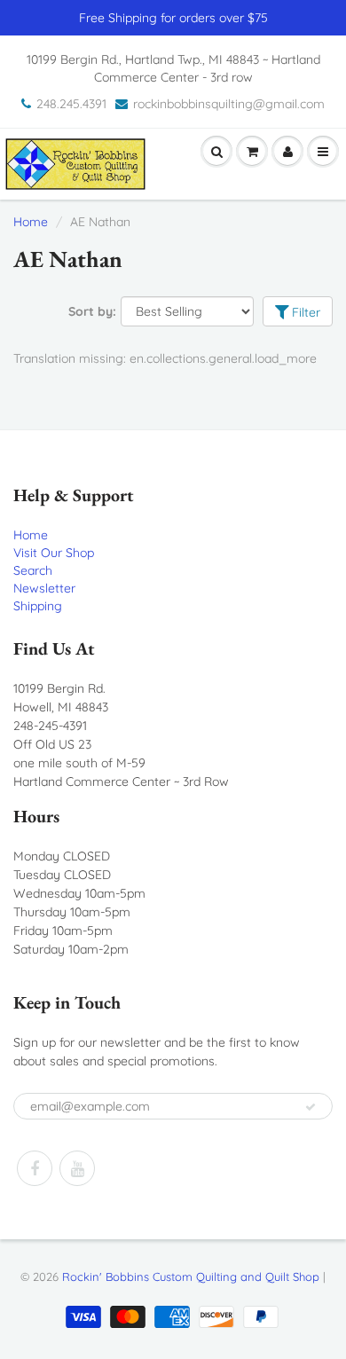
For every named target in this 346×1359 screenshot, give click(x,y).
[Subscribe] (310, 1107)
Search (32, 570)
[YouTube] (77, 1168)
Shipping (37, 606)
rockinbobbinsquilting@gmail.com (229, 104)
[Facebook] (34, 1168)
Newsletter (44, 588)
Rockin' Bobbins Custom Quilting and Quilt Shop (190, 1276)
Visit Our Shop (53, 553)
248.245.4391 (71, 104)
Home (30, 222)
